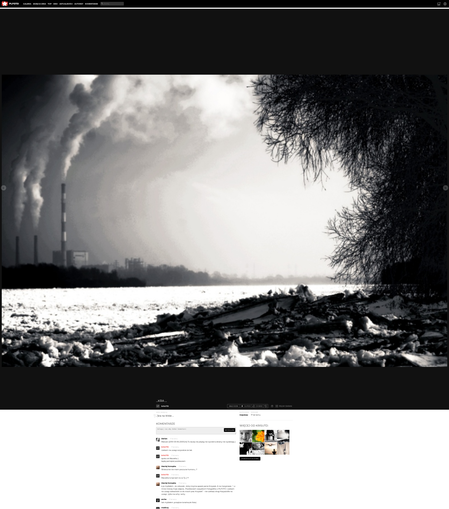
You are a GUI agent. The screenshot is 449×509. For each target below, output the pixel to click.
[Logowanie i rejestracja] (445, 4)
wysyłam (229, 430)
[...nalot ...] (258, 436)
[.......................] (271, 436)
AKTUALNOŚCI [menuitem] (66, 4)
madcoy (165, 507)
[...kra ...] (283, 436)
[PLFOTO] (10, 3)
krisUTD (165, 406)
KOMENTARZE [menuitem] (91, 4)
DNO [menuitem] (55, 4)
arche (163, 499)
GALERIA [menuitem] (27, 4)
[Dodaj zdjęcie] (439, 4)
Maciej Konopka (168, 466)
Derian (164, 438)
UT (158, 406)
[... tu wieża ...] (283, 448)
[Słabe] (265, 406)
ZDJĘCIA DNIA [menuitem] (39, 4)
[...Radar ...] (271, 448)
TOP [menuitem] (50, 4)
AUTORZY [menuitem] (78, 4)
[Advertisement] (224, 25)
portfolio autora (250, 459)
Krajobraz (244, 415)
